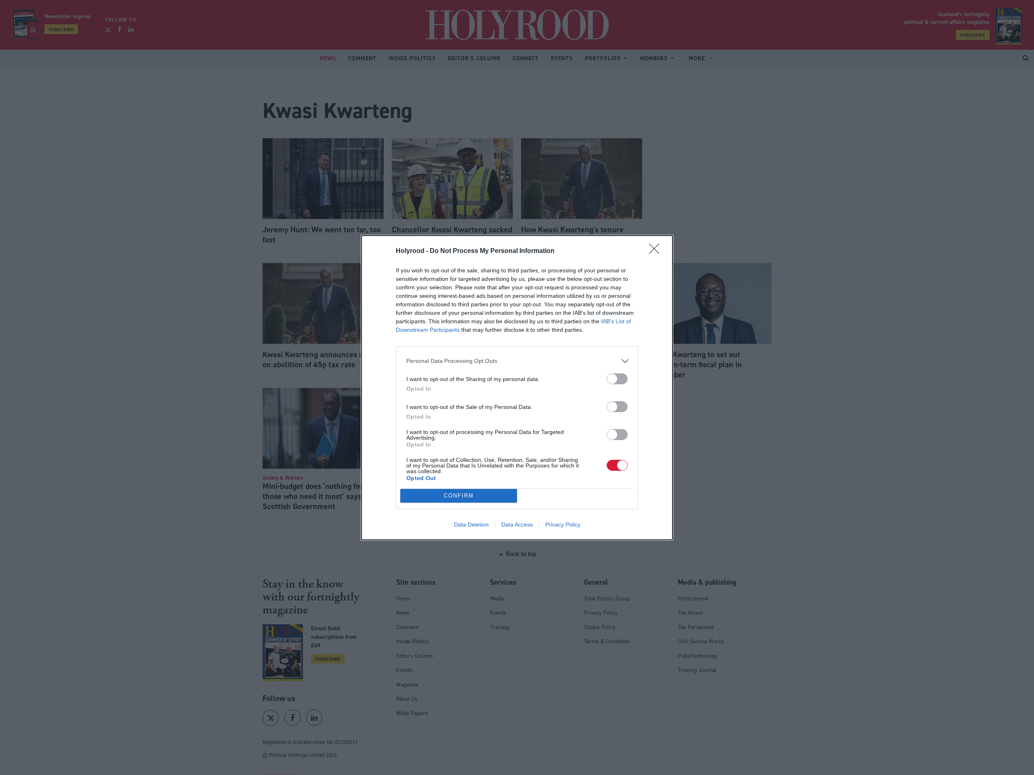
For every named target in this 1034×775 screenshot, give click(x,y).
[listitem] (517, 361)
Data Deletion (471, 524)
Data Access (517, 524)
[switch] (617, 378)
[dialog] (517, 388)
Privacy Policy (562, 524)
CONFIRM (459, 496)
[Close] (656, 251)
